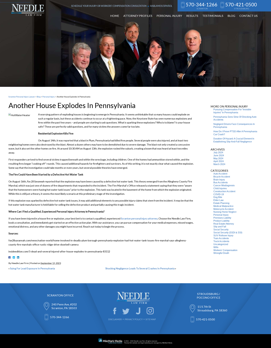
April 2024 (218, 161)
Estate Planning (221, 203)
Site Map (151, 319)
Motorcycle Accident (223, 209)
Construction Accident (224, 191)
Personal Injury (169, 15)
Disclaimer (115, 319)
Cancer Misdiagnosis (224, 185)
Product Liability (221, 221)
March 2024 (219, 164)
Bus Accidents (220, 182)
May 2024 (218, 158)
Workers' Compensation (225, 250)
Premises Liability (222, 218)
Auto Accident (220, 174)
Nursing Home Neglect (224, 212)
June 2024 (218, 155)
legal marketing (146, 343)
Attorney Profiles (137, 15)
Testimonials (212, 15)
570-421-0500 (241, 4)
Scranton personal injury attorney (139, 218)
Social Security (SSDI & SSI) (227, 232)
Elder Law (218, 200)
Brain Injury (219, 179)
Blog (231, 15)
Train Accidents (221, 238)
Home (114, 15)
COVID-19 (218, 194)
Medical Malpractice (223, 206)
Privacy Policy (134, 319)
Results (192, 15)
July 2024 (218, 152)
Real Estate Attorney (223, 224)
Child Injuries (220, 188)
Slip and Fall (219, 226)
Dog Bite (217, 197)
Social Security (221, 229)
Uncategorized (220, 244)
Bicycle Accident (221, 176)
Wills (215, 247)
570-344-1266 (201, 4)
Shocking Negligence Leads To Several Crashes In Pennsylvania (140, 268)
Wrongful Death (221, 253)
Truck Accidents (221, 241)
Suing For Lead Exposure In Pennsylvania (32, 268)
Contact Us (248, 15)
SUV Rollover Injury (223, 235)
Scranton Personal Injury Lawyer (21, 97)
